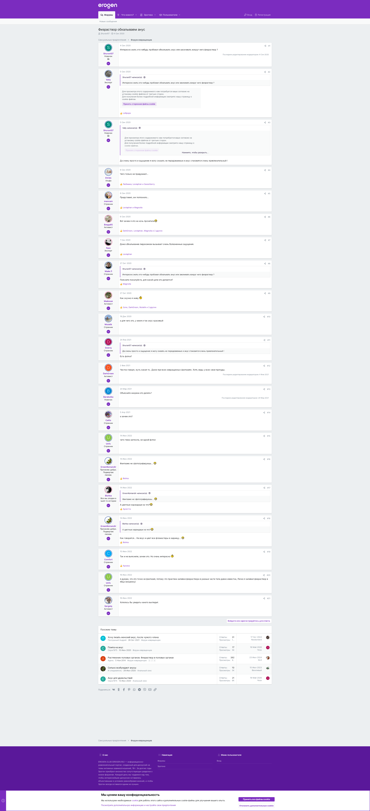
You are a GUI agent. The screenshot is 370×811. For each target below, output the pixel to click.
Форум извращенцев (150, 640)
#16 (268, 459)
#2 (269, 72)
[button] (136, 15)
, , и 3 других (139, 307)
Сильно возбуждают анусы (122, 667)
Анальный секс (144, 670)
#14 (268, 412)
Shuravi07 (105, 33)
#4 (269, 170)
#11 (268, 340)
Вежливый (257, 670)
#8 (269, 263)
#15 (268, 436)
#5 (269, 193)
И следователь (115, 670)
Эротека (161, 766)
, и (139, 184)
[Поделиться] (265, 45)
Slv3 (260, 660)
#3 (269, 122)
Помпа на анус (115, 647)
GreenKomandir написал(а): (135, 493)
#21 (268, 598)
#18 (268, 518)
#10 (268, 316)
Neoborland (256, 639)
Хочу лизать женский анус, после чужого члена (133, 637)
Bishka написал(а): (130, 524)
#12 (268, 366)
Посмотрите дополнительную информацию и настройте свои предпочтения (138, 805)
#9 (269, 293)
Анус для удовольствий (120, 678)
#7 (269, 240)
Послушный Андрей (117, 640)
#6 (269, 217)
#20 (268, 575)
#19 (268, 552)
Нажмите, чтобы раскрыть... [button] (195, 152)
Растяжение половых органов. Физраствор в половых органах (141, 657)
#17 (268, 488)
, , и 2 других (142, 231)
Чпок (259, 650)
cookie (135, 800)
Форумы (161, 761)
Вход (219, 761)
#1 (269, 46)
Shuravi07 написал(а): (132, 77)
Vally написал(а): (130, 128)
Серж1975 (112, 650)
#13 (268, 389)
